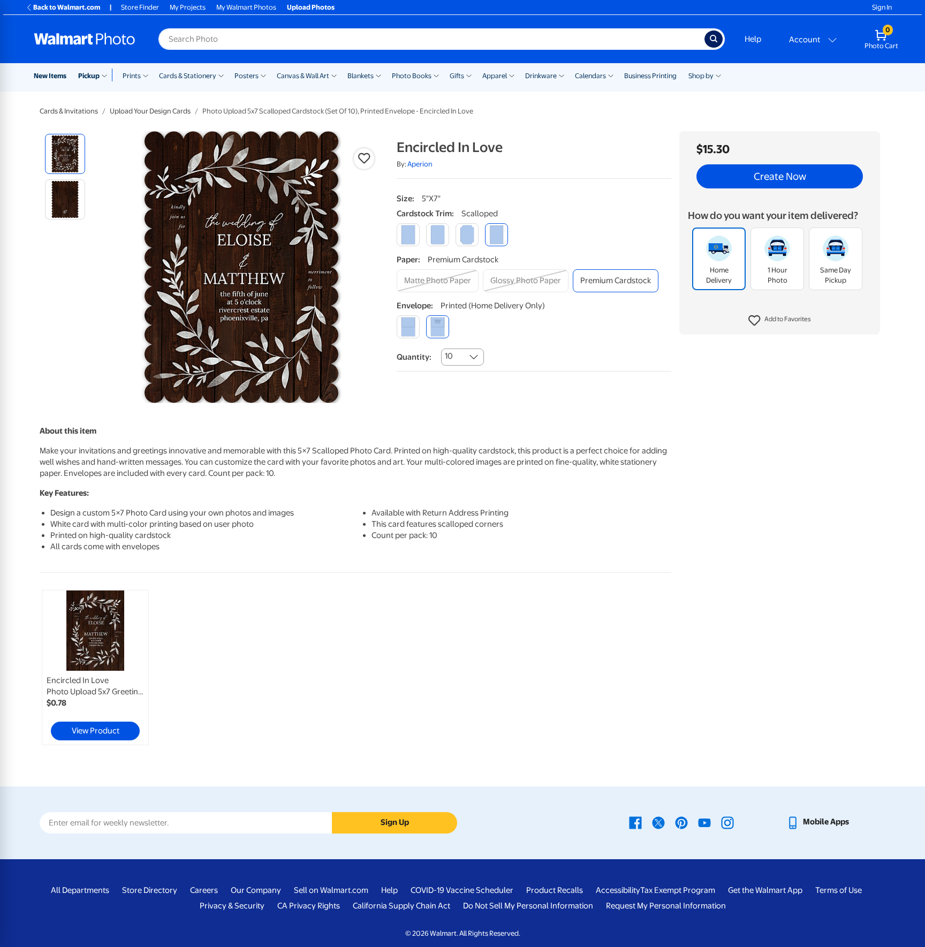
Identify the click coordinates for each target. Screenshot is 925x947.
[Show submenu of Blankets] (378, 75)
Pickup (89, 76)
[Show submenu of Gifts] (469, 75)
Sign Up (395, 822)
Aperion (420, 164)
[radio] (65, 154)
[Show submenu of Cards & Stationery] (221, 75)
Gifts (457, 76)
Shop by (701, 76)
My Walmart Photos (246, 7)
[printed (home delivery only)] (437, 326)
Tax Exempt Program (677, 890)
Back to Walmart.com (66, 7)
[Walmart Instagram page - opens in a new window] (727, 822)
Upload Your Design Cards (150, 111)
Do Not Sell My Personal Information (528, 906)
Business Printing (650, 76)
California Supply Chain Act (401, 906)
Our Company (256, 890)
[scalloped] (496, 234)
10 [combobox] (449, 356)
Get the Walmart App (765, 890)
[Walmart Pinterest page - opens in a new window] (681, 822)
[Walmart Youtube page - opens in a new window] (704, 822)
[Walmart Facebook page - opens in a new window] (635, 822)
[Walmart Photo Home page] (84, 39)
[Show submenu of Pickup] (106, 75)
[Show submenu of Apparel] (512, 75)
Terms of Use (838, 890)
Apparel (494, 76)
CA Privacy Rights (308, 906)
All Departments (80, 890)
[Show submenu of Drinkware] (561, 75)
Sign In (882, 7)
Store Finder (140, 7)
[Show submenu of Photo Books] (436, 75)
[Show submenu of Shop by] (718, 75)
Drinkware (541, 76)
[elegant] (467, 234)
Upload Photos (311, 7)
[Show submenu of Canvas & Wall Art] (334, 75)
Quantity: (414, 357)
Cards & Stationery (187, 76)
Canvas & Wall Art (303, 76)
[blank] (408, 326)
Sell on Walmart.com (331, 890)
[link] (95, 667)
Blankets (360, 76)
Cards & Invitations (69, 111)
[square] (408, 234)
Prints (132, 76)
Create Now (780, 177)
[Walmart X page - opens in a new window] (658, 822)
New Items (50, 76)
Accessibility (618, 890)
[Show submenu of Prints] (145, 75)
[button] (779, 321)
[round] (437, 234)
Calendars (590, 76)
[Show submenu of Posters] (263, 75)
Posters (246, 76)
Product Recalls (554, 890)
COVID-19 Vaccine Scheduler (462, 890)
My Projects (188, 7)
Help (753, 39)
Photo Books (411, 76)
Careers (204, 890)
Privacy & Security (232, 906)
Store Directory (149, 890)
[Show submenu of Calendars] (611, 75)
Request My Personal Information (666, 906)
